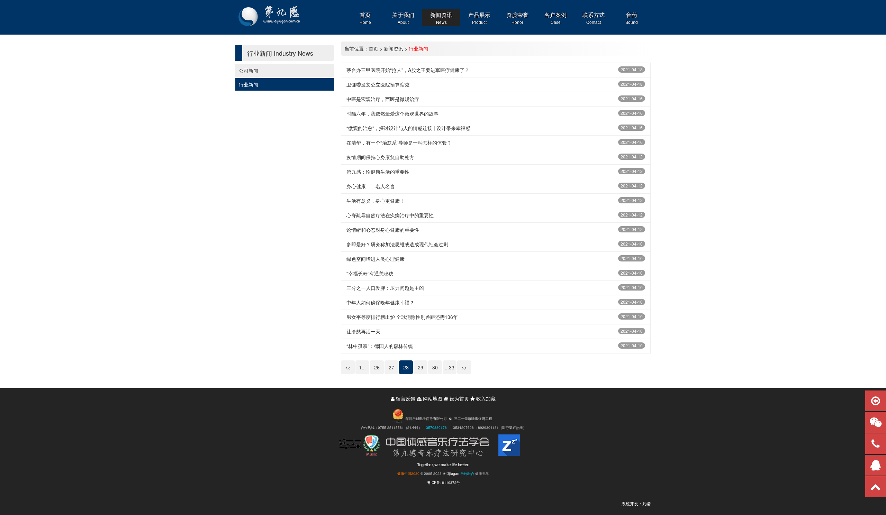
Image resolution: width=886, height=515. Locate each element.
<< (348, 367)
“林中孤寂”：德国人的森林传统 (379, 345)
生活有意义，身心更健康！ (375, 200)
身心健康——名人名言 (370, 186)
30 (435, 367)
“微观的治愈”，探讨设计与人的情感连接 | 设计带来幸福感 (408, 128)
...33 (449, 367)
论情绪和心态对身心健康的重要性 (382, 229)
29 (420, 367)
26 (377, 367)
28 (406, 367)
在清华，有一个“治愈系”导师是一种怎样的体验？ (399, 142)
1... (362, 367)
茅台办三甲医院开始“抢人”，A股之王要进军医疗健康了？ (407, 69)
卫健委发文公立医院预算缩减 (377, 84)
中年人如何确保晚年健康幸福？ (380, 302)
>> (464, 367)
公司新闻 (248, 70)
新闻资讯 (393, 48)
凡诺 (646, 503)
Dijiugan (452, 473)
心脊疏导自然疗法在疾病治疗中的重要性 (390, 215)
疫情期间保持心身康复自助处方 (380, 157)
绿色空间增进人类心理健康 (375, 258)
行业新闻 (248, 84)
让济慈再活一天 (363, 331)
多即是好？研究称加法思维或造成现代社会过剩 (397, 244)
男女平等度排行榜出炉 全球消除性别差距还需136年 (402, 316)
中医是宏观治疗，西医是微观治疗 (382, 98)
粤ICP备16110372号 (443, 482)
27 (391, 367)
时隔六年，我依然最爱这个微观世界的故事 (392, 113)
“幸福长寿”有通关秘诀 (370, 273)
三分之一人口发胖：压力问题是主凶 (385, 287)
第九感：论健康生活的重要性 (377, 171)
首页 (373, 48)
